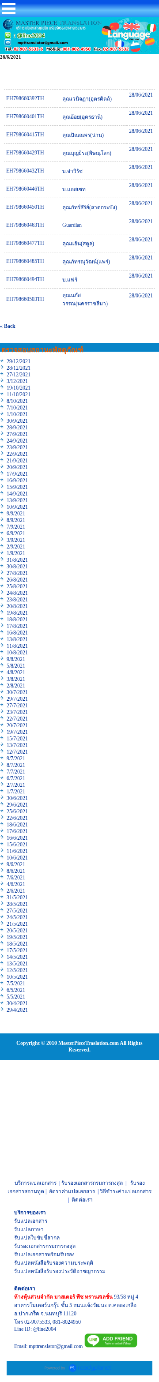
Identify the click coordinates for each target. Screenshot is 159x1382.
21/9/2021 (17, 461)
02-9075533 (37, 1322)
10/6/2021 (17, 858)
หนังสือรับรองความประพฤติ (61, 1263)
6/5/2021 (16, 990)
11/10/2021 (18, 394)
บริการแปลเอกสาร (36, 1183)
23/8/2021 (17, 600)
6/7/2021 (16, 778)
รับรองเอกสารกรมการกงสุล (92, 1183)
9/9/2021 (16, 514)
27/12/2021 (18, 375)
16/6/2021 (17, 838)
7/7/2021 (16, 772)
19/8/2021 (17, 613)
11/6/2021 (17, 851)
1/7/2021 (16, 792)
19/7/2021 (17, 732)
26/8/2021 (17, 580)
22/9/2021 (17, 454)
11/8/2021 (17, 646)
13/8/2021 (17, 639)
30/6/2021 (17, 798)
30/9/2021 (17, 421)
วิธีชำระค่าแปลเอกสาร (125, 1191)
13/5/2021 (17, 964)
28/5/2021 (17, 904)
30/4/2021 (17, 1003)
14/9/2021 (17, 494)
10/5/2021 (17, 977)
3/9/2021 (16, 540)
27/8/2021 (17, 573)
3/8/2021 (16, 679)
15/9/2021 (17, 487)
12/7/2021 (17, 752)
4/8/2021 (16, 672)
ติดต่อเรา (82, 1200)
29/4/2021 (17, 1010)
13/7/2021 (17, 745)
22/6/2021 (17, 818)
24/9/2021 (17, 441)
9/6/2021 (16, 864)
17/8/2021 (17, 626)
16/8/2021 (17, 633)
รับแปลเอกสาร (30, 1221)
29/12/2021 (18, 361)
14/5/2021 (17, 957)
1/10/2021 (17, 414)
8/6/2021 (16, 871)
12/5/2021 (17, 970)
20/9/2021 (17, 467)
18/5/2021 (17, 944)
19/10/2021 (18, 388)
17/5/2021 (17, 950)
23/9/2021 (17, 447)
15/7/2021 (17, 739)
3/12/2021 (17, 381)
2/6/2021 (16, 891)
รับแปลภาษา (29, 1229)
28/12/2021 (18, 368)
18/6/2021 (17, 825)
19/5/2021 (17, 937)
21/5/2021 (17, 924)
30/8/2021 (17, 566)
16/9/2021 (17, 480)
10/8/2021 (17, 653)
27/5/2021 (17, 911)
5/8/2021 (16, 666)
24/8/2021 (17, 593)
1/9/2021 (16, 553)
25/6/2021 (17, 811)
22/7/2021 (17, 719)
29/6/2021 (17, 805)
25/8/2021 (17, 586)
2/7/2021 (16, 785)
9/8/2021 (16, 659)
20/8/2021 (17, 606)
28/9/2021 (17, 427)
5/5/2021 (16, 997)
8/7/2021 (16, 765)
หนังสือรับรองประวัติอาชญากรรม (68, 1271)
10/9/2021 (17, 507)
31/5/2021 (17, 897)
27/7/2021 (17, 705)
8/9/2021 (16, 520)
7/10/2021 (17, 408)
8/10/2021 (17, 401)
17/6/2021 (17, 831)
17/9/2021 (17, 474)
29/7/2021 (17, 699)
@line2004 (44, 1329)
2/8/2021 (16, 686)
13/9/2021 (17, 500)
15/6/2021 (17, 844)
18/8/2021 (17, 619)
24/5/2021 (17, 917)
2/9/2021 (16, 547)
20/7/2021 (17, 725)
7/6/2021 (16, 878)
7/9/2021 (16, 527)
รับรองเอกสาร (29, 1246)
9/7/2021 (16, 758)
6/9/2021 (16, 533)
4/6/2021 (16, 884)
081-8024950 (67, 1322)
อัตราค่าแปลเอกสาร (72, 1191)
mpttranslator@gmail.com (56, 1346)
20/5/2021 (17, 931)
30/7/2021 (17, 692)
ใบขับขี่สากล (45, 1238)
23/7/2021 (17, 712)
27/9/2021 (17, 434)
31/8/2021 (17, 560)
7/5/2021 (16, 983)
